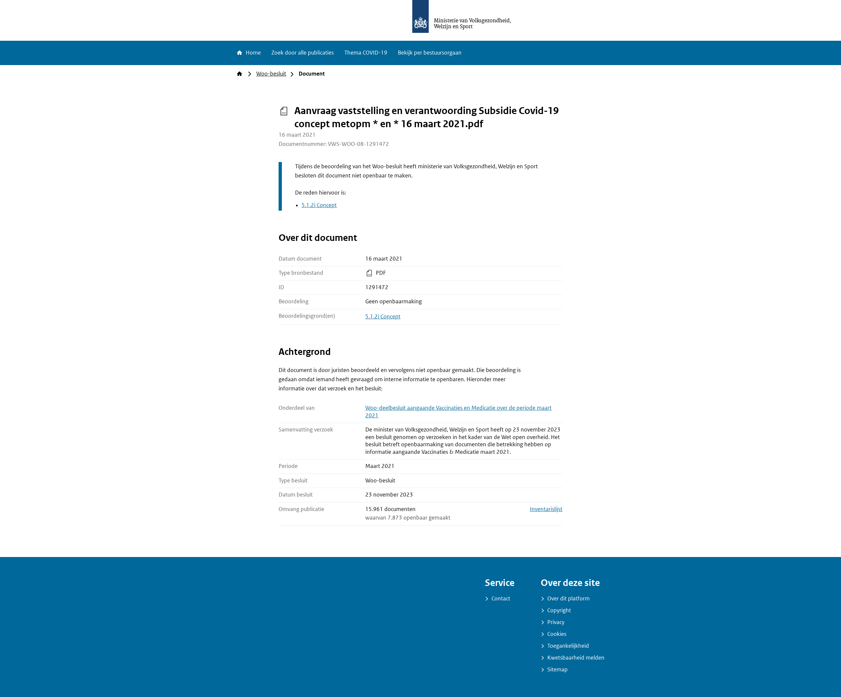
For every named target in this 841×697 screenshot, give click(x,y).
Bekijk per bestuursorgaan (430, 52)
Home (252, 52)
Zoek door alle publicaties (302, 52)
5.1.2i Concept (319, 205)
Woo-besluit (271, 73)
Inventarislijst (546, 509)
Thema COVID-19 (365, 52)
